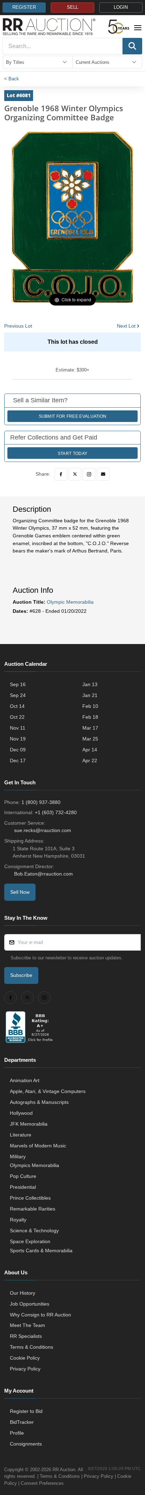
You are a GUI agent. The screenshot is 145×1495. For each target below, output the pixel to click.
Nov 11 (17, 728)
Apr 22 (89, 760)
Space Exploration (30, 1241)
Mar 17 (90, 728)
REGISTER (24, 7)
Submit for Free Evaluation (73, 416)
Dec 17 (18, 760)
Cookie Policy (25, 1358)
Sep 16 (18, 684)
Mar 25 (90, 739)
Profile (17, 1433)
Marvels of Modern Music (38, 1145)
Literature (20, 1135)
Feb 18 (90, 717)
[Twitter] (75, 474)
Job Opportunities (29, 1304)
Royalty (18, 1219)
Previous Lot (18, 326)
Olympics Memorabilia (34, 1165)
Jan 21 (89, 695)
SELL (72, 7)
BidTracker (22, 1422)
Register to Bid (26, 1411)
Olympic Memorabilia (70, 602)
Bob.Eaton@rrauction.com (43, 874)
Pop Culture (23, 1176)
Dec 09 (18, 749)
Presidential (23, 1187)
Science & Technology (34, 1230)
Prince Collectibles (30, 1198)
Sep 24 (18, 695)
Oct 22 (17, 717)
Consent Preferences (42, 1483)
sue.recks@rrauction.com (42, 830)
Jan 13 (89, 684)
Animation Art (24, 1080)
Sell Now (20, 892)
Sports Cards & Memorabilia (41, 1250)
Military (18, 1156)
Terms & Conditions (31, 1347)
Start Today (72, 453)
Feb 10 (90, 706)
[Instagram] (89, 474)
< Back (11, 78)
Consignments (26, 1444)
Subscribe (21, 975)
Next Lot (126, 326)
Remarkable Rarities (32, 1209)
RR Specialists (26, 1336)
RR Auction (63, 1469)
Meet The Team (27, 1325)
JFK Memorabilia (29, 1124)
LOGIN (121, 7)
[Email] (103, 474)
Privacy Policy (25, 1369)
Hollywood (21, 1113)
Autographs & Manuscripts (39, 1102)
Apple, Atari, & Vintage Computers (48, 1091)
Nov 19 (18, 739)
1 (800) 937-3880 (41, 802)
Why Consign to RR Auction (40, 1315)
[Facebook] (61, 474)
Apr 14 (89, 749)
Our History (22, 1293)
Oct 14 (17, 706)
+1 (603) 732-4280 (56, 812)
